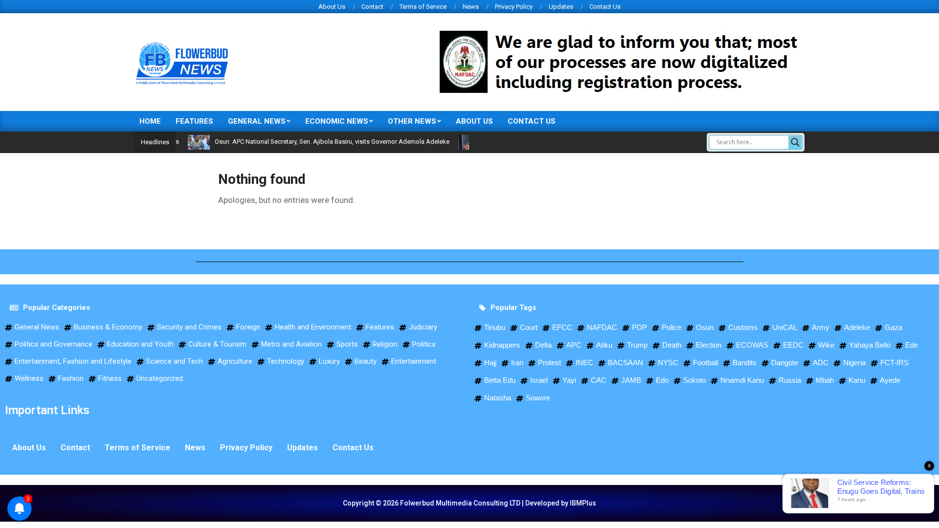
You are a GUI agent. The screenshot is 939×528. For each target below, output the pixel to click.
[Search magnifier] (795, 142)
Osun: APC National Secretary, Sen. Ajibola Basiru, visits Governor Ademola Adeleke (318, 141)
